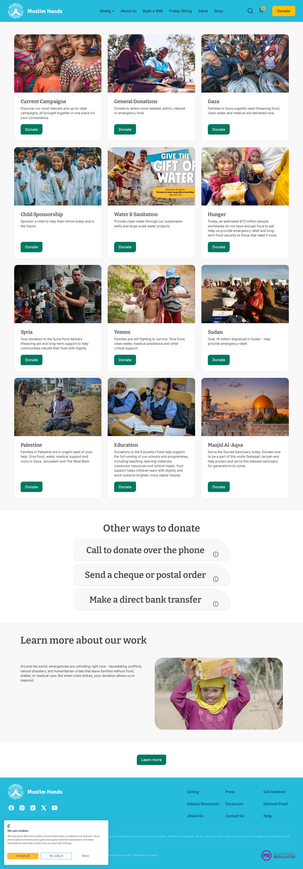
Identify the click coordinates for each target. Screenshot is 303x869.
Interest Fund (275, 804)
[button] (107, 11)
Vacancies (234, 804)
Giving (193, 792)
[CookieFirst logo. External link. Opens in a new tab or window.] (8, 826)
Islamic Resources (203, 804)
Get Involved (274, 792)
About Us (195, 816)
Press (230, 792)
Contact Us (234, 816)
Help (267, 816)
